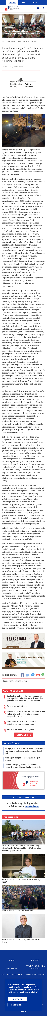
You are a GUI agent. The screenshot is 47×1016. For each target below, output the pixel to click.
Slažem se (17, 999)
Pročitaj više (22, 735)
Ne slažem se (17, 1005)
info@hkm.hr (32, 806)
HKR (35, 2)
